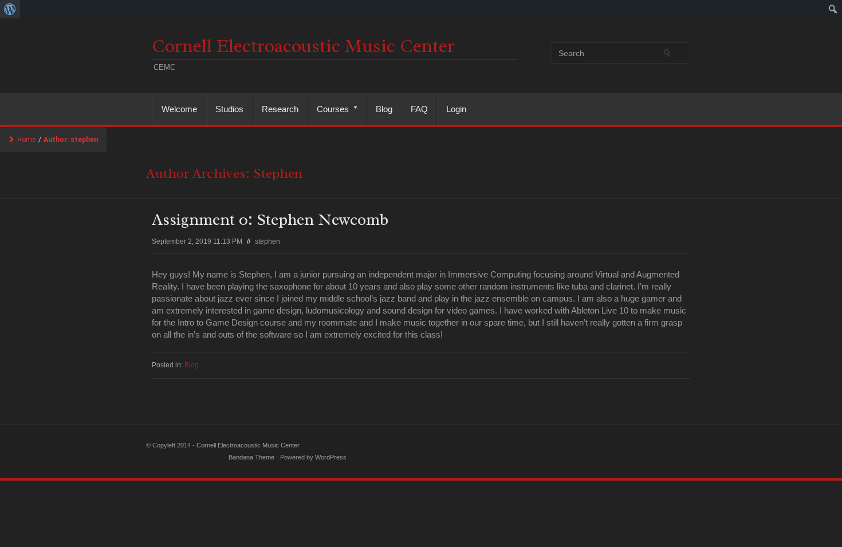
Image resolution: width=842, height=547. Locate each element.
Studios (229, 109)
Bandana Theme (251, 457)
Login (456, 109)
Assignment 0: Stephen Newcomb (270, 219)
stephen (267, 241)
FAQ (419, 109)
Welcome (179, 109)
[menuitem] (10, 9)
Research (280, 109)
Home (26, 140)
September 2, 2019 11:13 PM (197, 241)
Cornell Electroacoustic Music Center (303, 46)
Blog (384, 109)
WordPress (331, 457)
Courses (328, 109)
